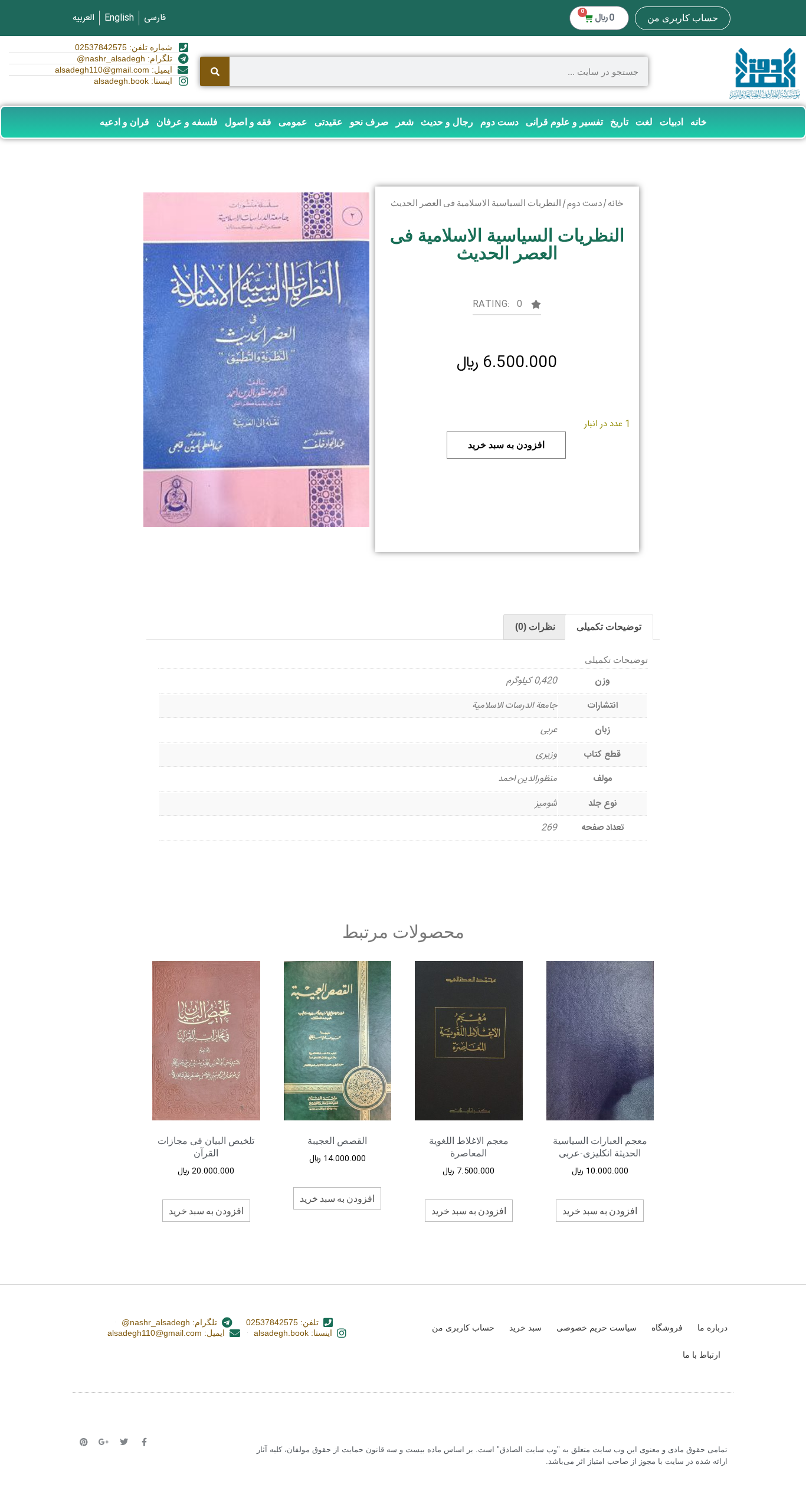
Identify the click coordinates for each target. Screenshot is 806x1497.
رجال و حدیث (447, 122)
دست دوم (499, 122)
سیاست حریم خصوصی (596, 1327)
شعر (405, 122)
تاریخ (619, 122)
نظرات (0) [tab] (535, 627)
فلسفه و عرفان (187, 122)
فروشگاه (667, 1327)
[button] (507, 307)
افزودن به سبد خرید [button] (599, 1210)
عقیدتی (328, 122)
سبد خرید (525, 1327)
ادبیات (671, 122)
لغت (644, 122)
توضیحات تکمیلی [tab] (608, 627)
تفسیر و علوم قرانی (564, 122)
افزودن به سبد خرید (506, 445)
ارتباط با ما (701, 1354)
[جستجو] (215, 71)
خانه (698, 122)
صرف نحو (369, 122)
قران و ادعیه (124, 122)
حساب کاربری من (682, 18)
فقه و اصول (248, 122)
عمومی (293, 122)
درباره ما (712, 1327)
